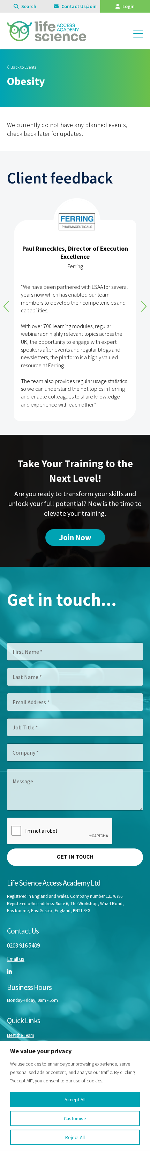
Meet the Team (20, 1035)
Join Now (75, 537)
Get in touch (75, 857)
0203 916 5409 (23, 945)
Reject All (75, 1137)
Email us (15, 959)
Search (28, 6)
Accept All (75, 1099)
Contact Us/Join (78, 6)
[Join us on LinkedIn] (9, 971)
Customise (75, 1118)
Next (144, 306)
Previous (6, 306)
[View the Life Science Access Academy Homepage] (46, 37)
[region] (75, 1096)
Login (128, 6)
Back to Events (23, 67)
